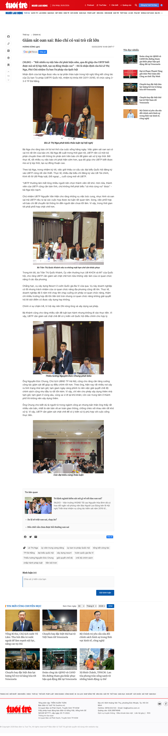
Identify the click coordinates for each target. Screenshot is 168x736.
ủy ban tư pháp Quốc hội (78, 548)
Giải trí (116, 13)
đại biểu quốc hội (46, 553)
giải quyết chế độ (65, 558)
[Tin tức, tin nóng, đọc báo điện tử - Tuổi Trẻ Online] (18, 5)
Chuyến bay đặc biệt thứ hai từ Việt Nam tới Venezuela (150, 100)
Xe (75, 694)
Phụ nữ (137, 13)
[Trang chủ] (14, 13)
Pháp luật (91, 13)
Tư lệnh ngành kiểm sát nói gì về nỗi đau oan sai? (78, 498)
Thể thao (123, 13)
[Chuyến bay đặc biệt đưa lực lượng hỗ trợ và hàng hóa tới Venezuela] (130, 87)
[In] (8, 58)
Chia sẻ (43, 52)
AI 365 (130, 13)
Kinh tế (66, 13)
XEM (110, 606)
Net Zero (58, 13)
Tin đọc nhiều (131, 50)
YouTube (102, 5)
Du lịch (80, 694)
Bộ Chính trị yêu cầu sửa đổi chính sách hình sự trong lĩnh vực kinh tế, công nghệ (151, 114)
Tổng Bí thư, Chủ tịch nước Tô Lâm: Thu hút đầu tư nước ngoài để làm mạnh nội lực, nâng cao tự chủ (21, 638)
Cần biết (114, 5)
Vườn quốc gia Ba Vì (84, 553)
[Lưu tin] (8, 65)
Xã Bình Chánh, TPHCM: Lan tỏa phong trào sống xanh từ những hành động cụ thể (95, 676)
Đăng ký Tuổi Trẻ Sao (149, 5)
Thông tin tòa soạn (46, 716)
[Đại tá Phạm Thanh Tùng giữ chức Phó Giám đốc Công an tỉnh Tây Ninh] (130, 74)
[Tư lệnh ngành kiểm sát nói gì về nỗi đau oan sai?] (38, 505)
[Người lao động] (40, 5)
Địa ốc (157, 13)
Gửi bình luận (105, 593)
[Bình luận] (8, 51)
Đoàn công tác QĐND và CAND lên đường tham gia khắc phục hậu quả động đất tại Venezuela (150, 60)
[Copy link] (8, 44)
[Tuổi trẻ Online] (19, 709)
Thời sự (27, 13)
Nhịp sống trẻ (89, 694)
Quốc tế (34, 13)
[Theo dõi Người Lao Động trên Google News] (30, 52)
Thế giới (42, 694)
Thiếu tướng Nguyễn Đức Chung (39, 558)
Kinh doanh (59, 694)
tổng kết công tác (101, 548)
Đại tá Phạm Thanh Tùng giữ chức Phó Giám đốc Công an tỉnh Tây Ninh (151, 74)
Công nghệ (69, 694)
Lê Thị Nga (33, 548)
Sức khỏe (74, 13)
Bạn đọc (51, 13)
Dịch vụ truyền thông (106, 713)
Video (28, 694)
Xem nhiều (22, 694)
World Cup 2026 (147, 13)
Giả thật (145, 694)
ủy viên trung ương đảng (52, 548)
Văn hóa (99, 694)
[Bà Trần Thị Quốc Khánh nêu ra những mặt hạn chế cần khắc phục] (68, 238)
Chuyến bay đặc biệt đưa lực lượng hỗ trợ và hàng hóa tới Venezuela (151, 87)
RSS (148, 713)
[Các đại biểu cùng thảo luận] (68, 446)
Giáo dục (82, 13)
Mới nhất (13, 694)
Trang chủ (4, 694)
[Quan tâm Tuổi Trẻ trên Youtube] (160, 704)
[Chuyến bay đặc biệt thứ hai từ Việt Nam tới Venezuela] (130, 100)
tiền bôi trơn (51, 563)
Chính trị (37, 35)
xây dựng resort (64, 553)
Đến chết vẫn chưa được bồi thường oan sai (48, 527)
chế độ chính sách (84, 558)
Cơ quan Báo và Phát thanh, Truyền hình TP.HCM (58, 718)
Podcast (90, 5)
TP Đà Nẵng (29, 553)
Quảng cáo (127, 5)
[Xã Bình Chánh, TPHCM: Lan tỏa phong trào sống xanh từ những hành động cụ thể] (97, 659)
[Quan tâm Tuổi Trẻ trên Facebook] (166, 704)
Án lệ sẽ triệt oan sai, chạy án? (42, 519)
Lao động (43, 13)
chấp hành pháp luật (33, 563)
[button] (8, 71)
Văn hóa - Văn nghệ (104, 13)
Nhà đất (129, 694)
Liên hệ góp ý (140, 713)
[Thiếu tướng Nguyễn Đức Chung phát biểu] (68, 347)
